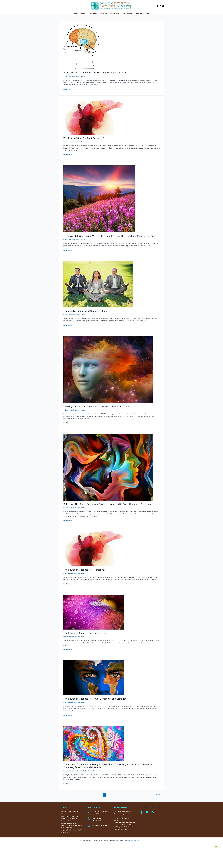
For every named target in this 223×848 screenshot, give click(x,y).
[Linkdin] (152, 812)
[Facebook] (158, 6)
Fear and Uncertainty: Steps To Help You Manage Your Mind (95, 72)
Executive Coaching (70, 573)
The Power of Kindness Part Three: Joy (84, 569)
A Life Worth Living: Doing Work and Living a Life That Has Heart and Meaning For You (109, 236)
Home (76, 13)
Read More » (67, 89)
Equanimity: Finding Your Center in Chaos (85, 311)
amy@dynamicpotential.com (100, 825)
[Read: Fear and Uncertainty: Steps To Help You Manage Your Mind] (82, 47)
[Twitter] (160, 6)
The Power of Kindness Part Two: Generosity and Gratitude (94, 698)
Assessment (115, 13)
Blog (147, 13)
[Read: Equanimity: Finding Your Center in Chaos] (98, 284)
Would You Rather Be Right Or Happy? (83, 138)
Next (159, 794)
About (83, 13)
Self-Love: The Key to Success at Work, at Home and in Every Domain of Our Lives (107, 504)
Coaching (103, 13)
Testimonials (127, 13)
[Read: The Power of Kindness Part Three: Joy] (93, 548)
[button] (87, 13)
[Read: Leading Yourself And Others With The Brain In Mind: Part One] (108, 369)
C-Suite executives (69, 76)
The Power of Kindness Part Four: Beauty (85, 633)
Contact (139, 13)
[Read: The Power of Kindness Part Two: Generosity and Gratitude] (93, 677)
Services (93, 13)
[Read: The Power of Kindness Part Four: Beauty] (93, 612)
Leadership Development (85, 771)
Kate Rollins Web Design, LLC (134, 840)
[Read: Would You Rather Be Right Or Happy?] (93, 117)
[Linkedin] (163, 6)
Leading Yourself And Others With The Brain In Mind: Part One (96, 406)
